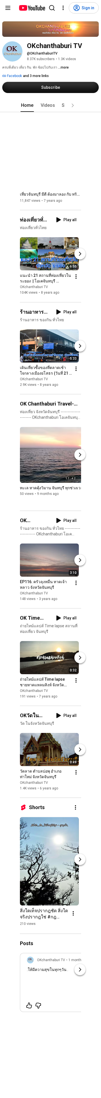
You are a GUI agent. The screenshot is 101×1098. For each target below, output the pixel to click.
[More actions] (76, 276)
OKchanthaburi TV (34, 287)
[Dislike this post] (38, 1005)
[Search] (52, 7)
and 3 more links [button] (36, 76)
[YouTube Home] (32, 8)
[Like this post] (29, 1005)
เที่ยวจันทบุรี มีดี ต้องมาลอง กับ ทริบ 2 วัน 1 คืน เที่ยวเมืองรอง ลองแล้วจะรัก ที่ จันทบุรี (50, 194)
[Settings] (63, 7)
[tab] (27, 105)
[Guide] (7, 7)
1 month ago (78, 960)
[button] (72, 105)
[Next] (80, 254)
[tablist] (50, 105)
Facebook (14, 76)
